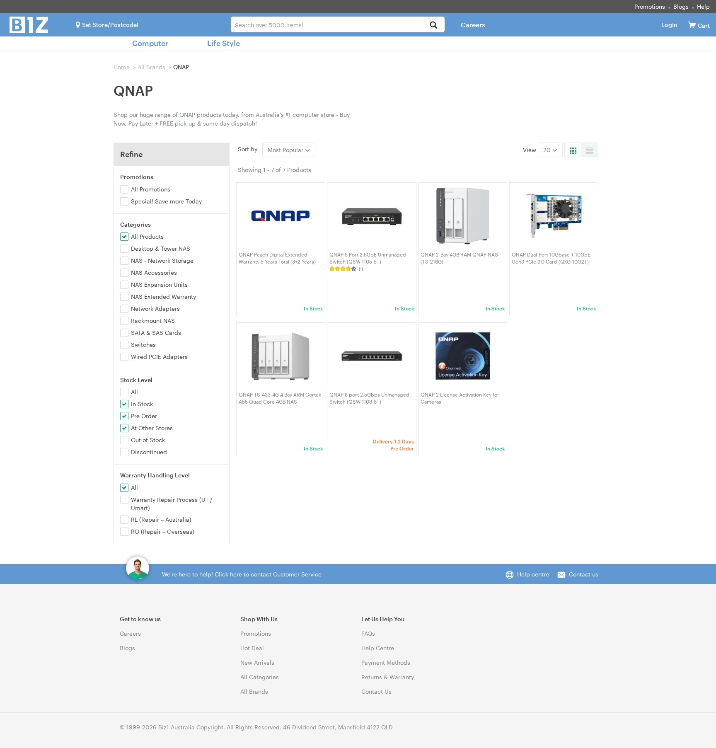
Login (669, 24)
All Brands (151, 66)
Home (122, 66)
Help (703, 6)
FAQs (368, 633)
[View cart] (692, 24)
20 (547, 149)
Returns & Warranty (387, 676)
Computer (150, 43)
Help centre (533, 574)
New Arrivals (257, 662)
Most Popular (286, 149)
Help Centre (377, 647)
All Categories (259, 676)
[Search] (433, 25)
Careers (473, 25)
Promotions (649, 6)
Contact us (583, 574)
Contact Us (376, 691)
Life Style (223, 43)
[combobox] (337, 24)
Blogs (681, 6)
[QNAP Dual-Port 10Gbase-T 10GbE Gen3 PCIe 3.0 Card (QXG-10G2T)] (554, 216)
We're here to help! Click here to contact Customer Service (242, 574)
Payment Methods (385, 662)
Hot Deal (252, 647)
